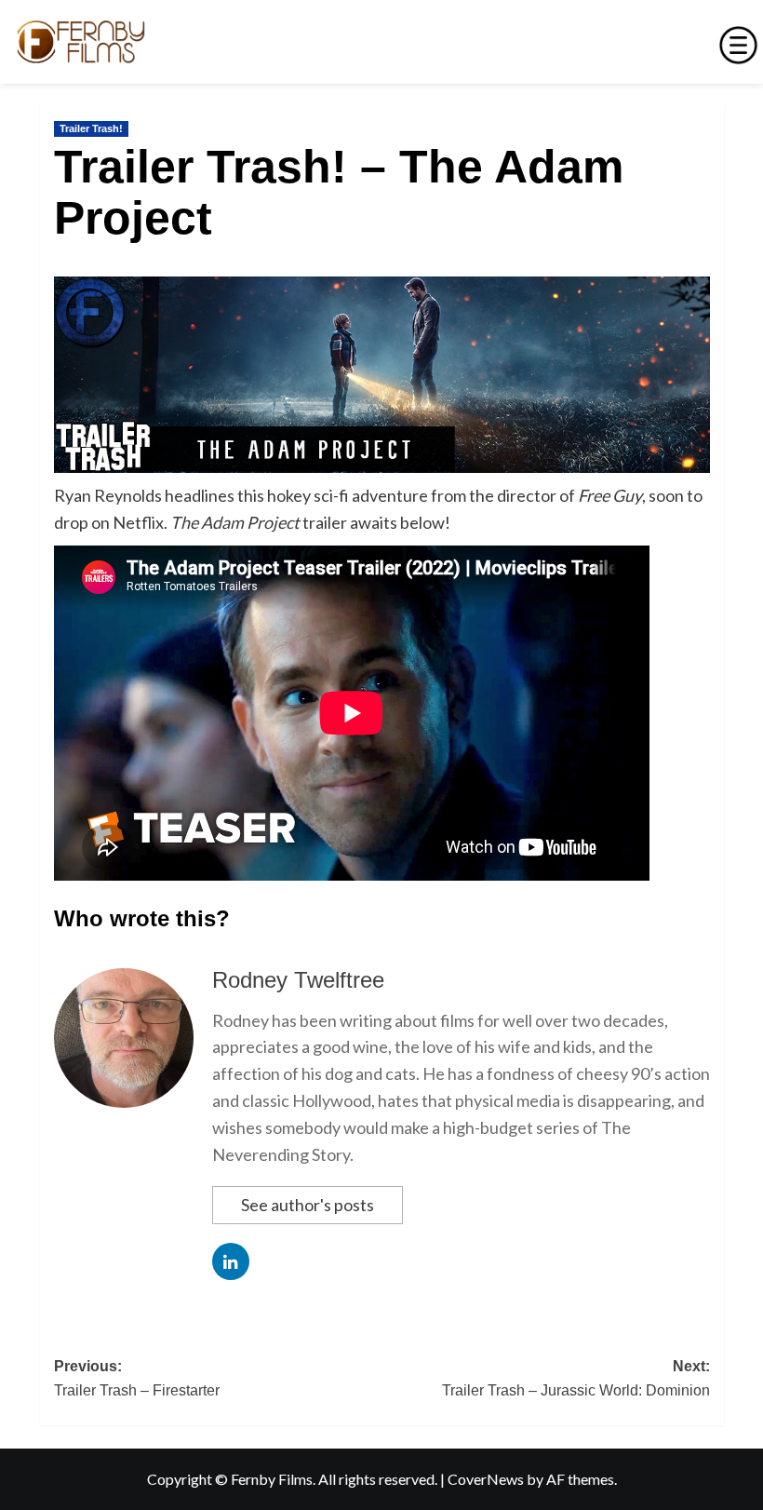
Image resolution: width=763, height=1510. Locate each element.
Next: (576, 1378)
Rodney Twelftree (298, 979)
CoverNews (486, 1479)
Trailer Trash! (91, 128)
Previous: (137, 1378)
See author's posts (307, 1204)
